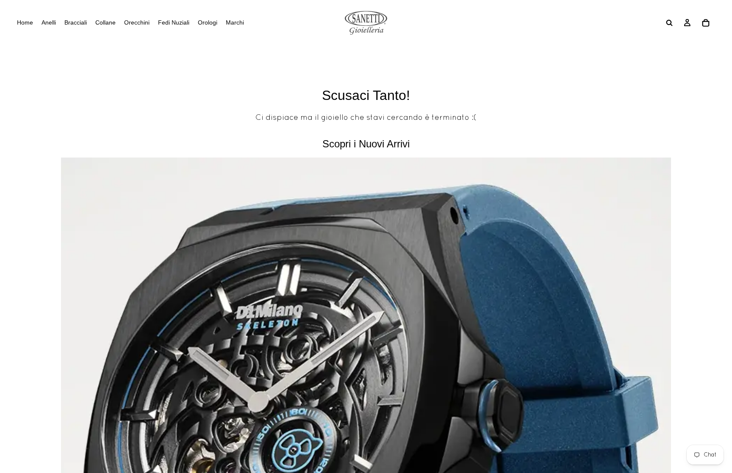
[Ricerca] (669, 23)
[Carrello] (705, 23)
